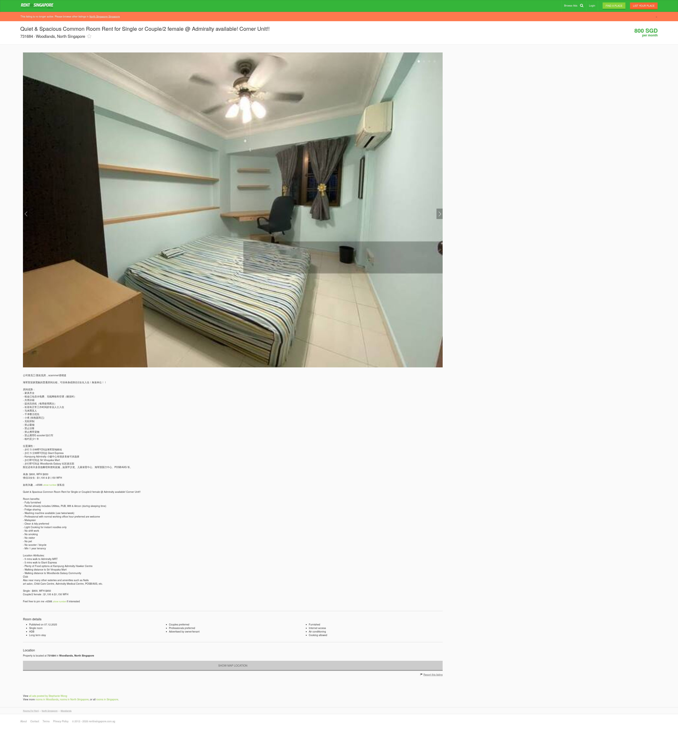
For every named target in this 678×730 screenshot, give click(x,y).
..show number (49, 484)
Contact (34, 721)
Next (439, 214)
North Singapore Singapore (104, 16)
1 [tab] (419, 61)
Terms (46, 721)
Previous (26, 214)
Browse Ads (570, 5)
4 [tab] (434, 61)
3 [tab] (429, 61)
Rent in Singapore (37, 6)
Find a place (614, 5)
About (23, 721)
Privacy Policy (61, 721)
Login (592, 5)
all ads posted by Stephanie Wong (48, 696)
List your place (644, 5)
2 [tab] (424, 61)
